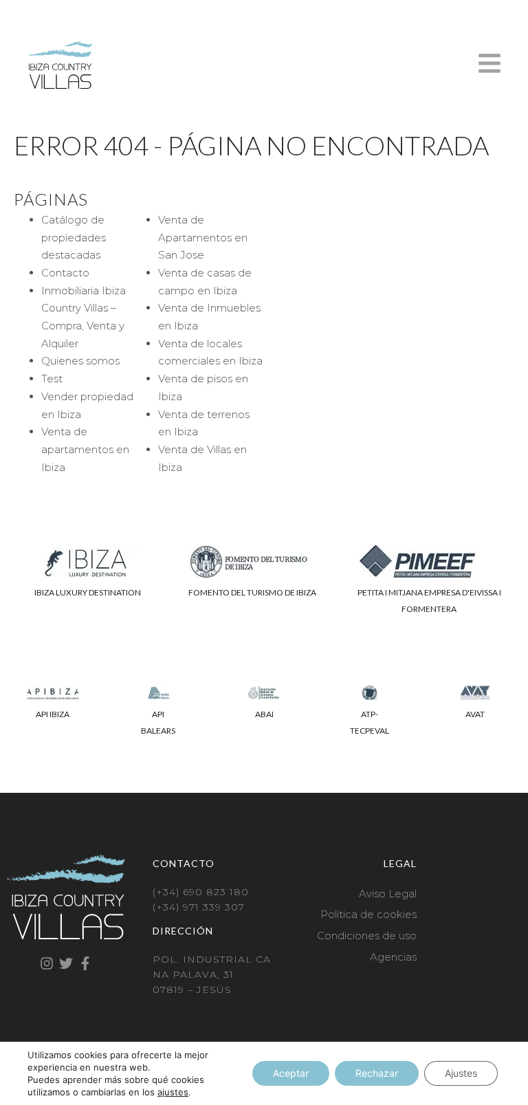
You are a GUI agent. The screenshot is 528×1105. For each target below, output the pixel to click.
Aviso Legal (388, 893)
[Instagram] (47, 963)
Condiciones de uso (367, 935)
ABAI (264, 714)
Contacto (65, 272)
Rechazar (376, 1073)
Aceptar (291, 1073)
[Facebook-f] (85, 963)
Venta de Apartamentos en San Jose (203, 237)
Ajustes (461, 1073)
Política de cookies (368, 914)
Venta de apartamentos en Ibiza (85, 449)
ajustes (172, 1091)
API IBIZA (52, 714)
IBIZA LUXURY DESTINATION (87, 592)
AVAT (475, 714)
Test (52, 378)
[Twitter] (66, 963)
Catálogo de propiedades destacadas (73, 237)
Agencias (393, 956)
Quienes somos (80, 360)
